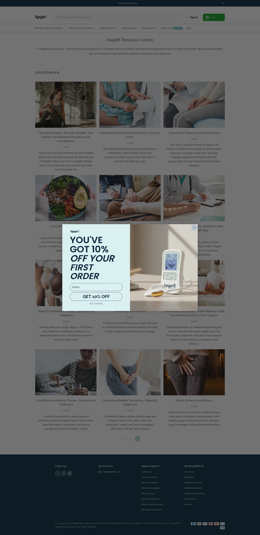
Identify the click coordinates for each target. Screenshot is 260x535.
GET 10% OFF (96, 296)
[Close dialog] (194, 227)
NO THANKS (96, 303)
